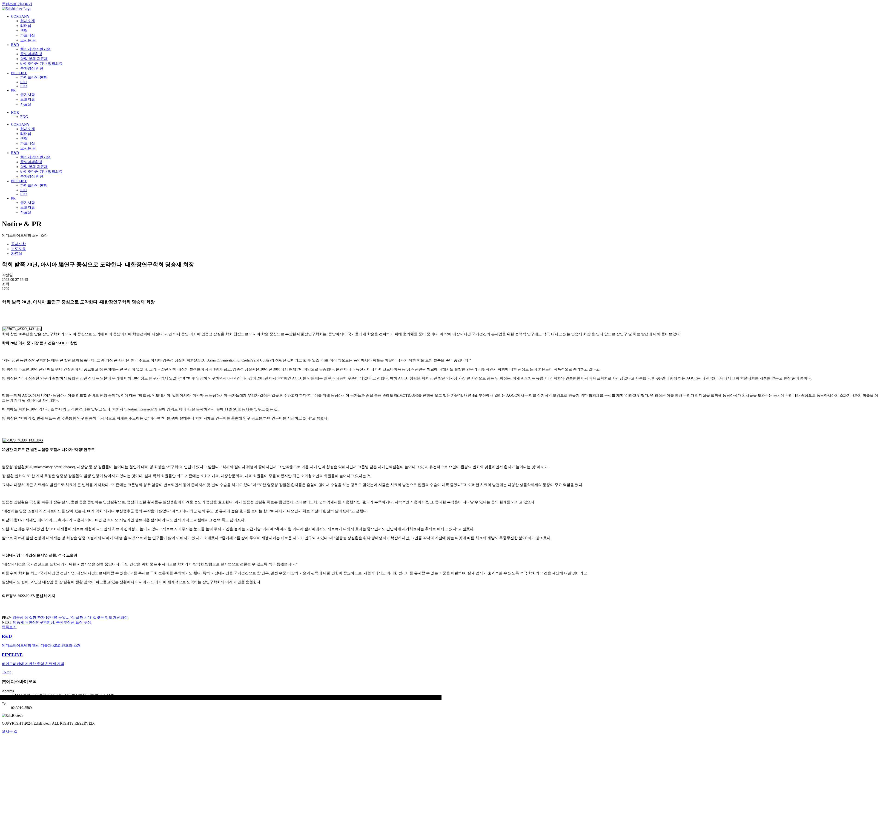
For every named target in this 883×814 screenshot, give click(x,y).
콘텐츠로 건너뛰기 (17, 4)
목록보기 (9, 627)
